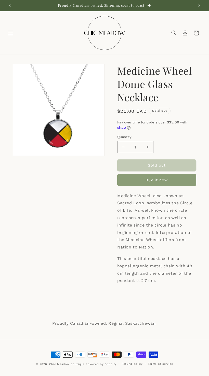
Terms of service (160, 364)
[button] (10, 33)
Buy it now (157, 180)
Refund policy (132, 364)
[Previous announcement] (10, 5)
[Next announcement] (199, 5)
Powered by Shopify (101, 364)
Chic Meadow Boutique (67, 364)
